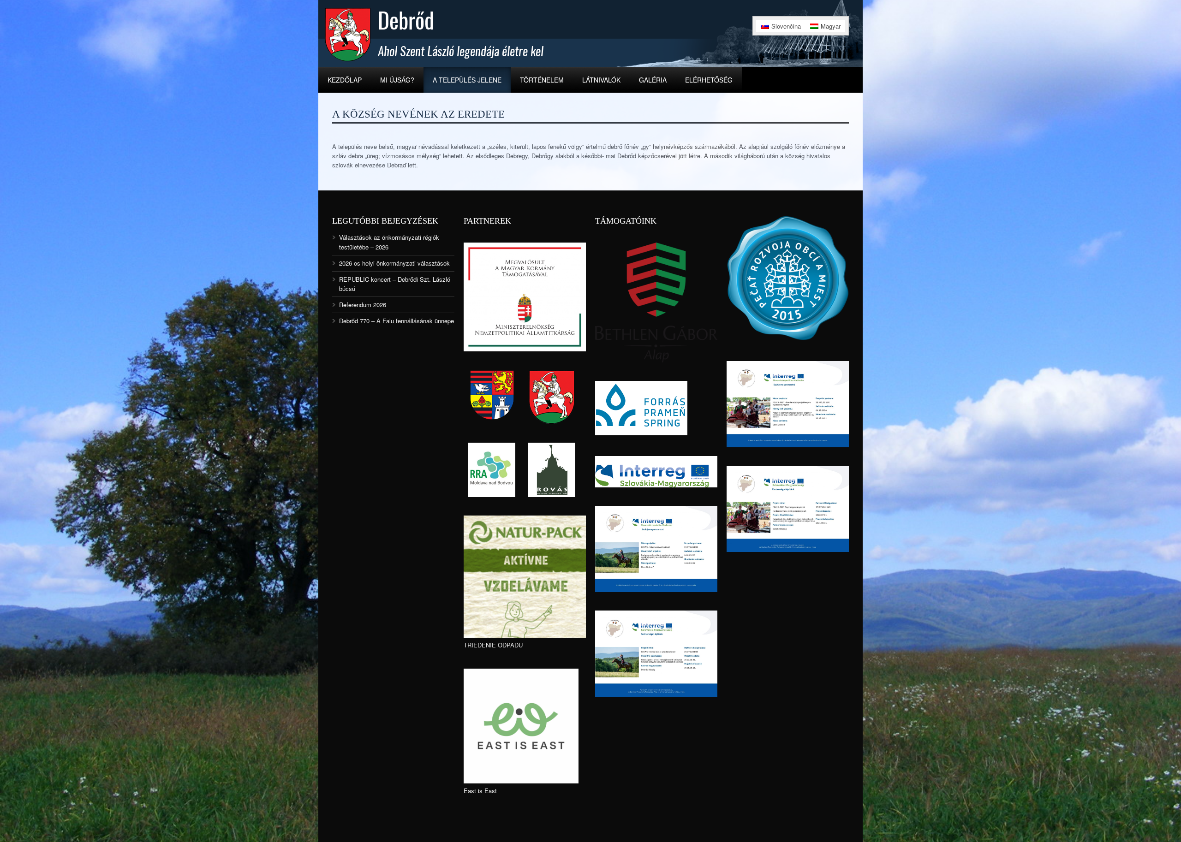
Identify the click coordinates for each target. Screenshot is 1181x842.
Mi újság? (397, 79)
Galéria (653, 79)
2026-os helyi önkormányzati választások (394, 263)
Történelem (542, 79)
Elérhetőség (709, 79)
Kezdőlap (345, 79)
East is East (480, 790)
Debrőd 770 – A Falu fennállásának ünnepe (396, 320)
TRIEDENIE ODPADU (493, 644)
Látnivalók (601, 79)
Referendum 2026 (362, 304)
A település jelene (467, 79)
